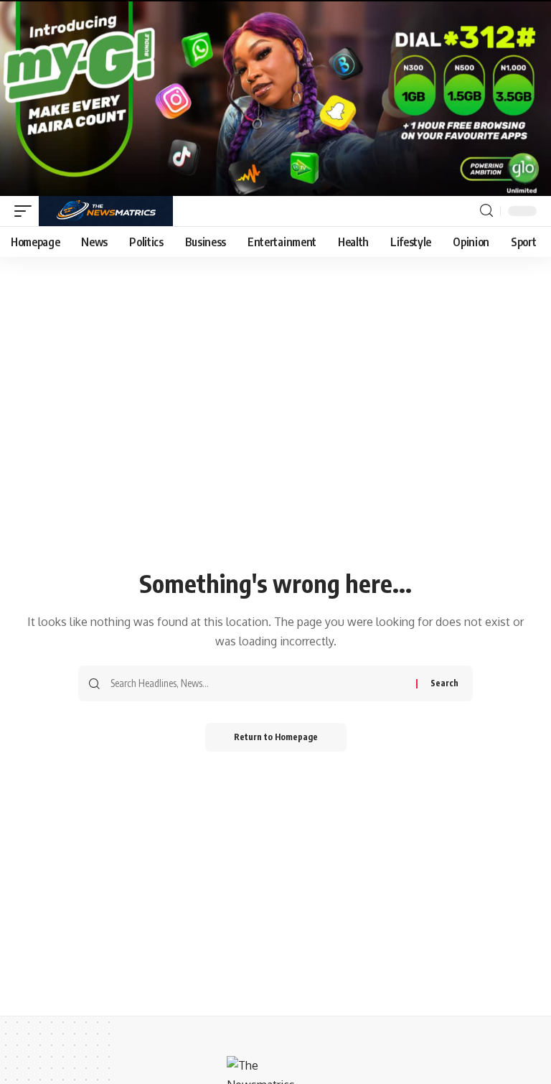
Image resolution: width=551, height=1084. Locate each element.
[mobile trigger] (26, 211)
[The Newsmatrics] (106, 211)
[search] (486, 211)
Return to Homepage (276, 737)
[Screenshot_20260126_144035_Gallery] (275, 97)
